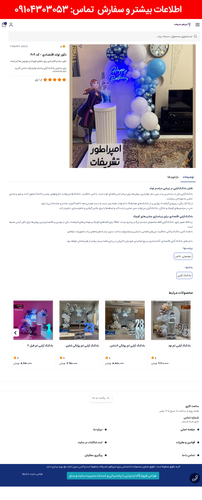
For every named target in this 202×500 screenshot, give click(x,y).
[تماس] (195, 478)
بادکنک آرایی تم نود (179, 345)
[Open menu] (197, 24)
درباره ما (97, 430)
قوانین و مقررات (185, 442)
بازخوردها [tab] (173, 177)
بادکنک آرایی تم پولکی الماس (127, 345)
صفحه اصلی (187, 430)
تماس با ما (188, 455)
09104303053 (190, 422)
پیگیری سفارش (93, 455)
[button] (15, 333)
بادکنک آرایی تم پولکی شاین (82, 345)
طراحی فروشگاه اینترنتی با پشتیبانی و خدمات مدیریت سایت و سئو (113, 475)
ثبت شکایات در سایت (90, 442)
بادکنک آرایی (184, 275)
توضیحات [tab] (188, 177)
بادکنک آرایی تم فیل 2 (40, 345)
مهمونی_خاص (183, 256)
